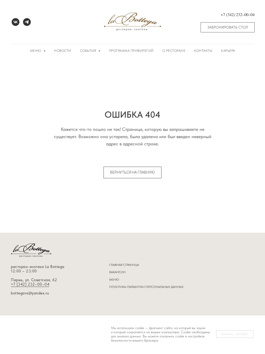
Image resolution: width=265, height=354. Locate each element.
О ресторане (174, 51)
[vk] (15, 22)
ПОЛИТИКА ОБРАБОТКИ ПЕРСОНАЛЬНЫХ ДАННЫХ (146, 287)
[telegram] (27, 22)
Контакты (203, 51)
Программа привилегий (131, 51)
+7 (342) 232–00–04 (30, 284)
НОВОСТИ (62, 51)
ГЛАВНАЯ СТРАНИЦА (124, 265)
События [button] (88, 51)
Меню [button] (36, 51)
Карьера (228, 51)
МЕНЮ (114, 279)
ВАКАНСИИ (117, 272)
